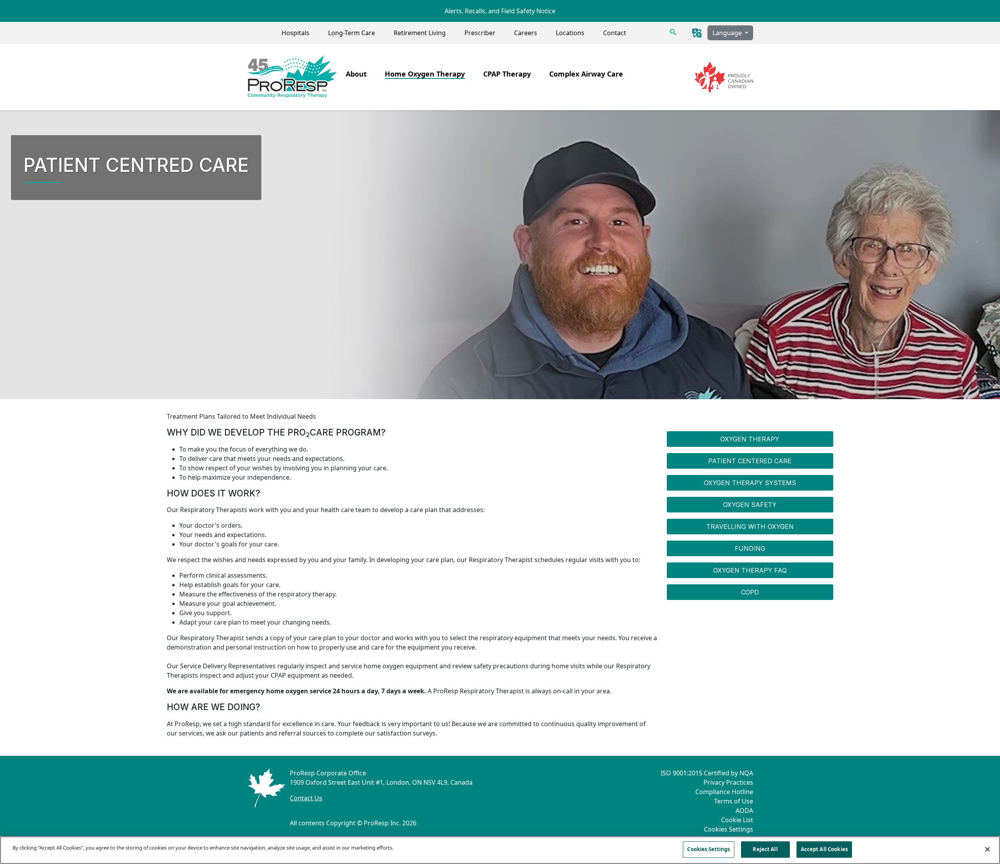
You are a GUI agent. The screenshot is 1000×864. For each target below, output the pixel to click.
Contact (614, 33)
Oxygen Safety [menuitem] (750, 505)
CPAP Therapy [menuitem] (507, 74)
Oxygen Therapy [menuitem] (749, 439)
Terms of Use (733, 801)
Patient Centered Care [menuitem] (749, 461)
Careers (525, 33)
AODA (744, 810)
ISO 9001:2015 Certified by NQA (707, 773)
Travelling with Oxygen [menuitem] (750, 526)
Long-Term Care (351, 33)
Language (727, 33)
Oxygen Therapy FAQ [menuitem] (750, 570)
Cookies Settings (728, 829)
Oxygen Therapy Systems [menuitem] (750, 483)
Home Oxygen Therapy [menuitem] (425, 74)
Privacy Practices (728, 782)
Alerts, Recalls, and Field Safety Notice (500, 11)
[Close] (987, 849)
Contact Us (306, 798)
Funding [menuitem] (750, 548)
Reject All (765, 849)
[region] (500, 850)
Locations (570, 33)
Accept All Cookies (824, 849)
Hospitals (295, 33)
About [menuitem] (356, 74)
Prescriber (479, 33)
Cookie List (737, 820)
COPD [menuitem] (750, 592)
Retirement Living (420, 33)
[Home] (291, 77)
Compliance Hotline (724, 791)
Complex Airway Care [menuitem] (586, 74)
